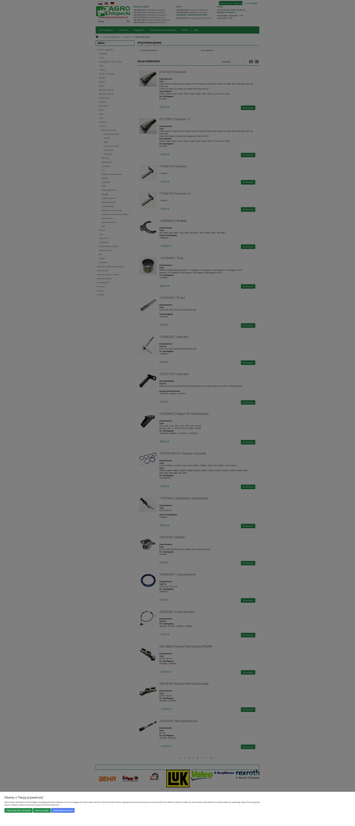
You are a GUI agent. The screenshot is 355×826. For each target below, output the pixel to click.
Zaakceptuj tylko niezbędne (18, 810)
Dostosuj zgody (42, 810)
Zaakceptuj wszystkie (63, 810)
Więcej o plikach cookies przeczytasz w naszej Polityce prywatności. (31, 804)
